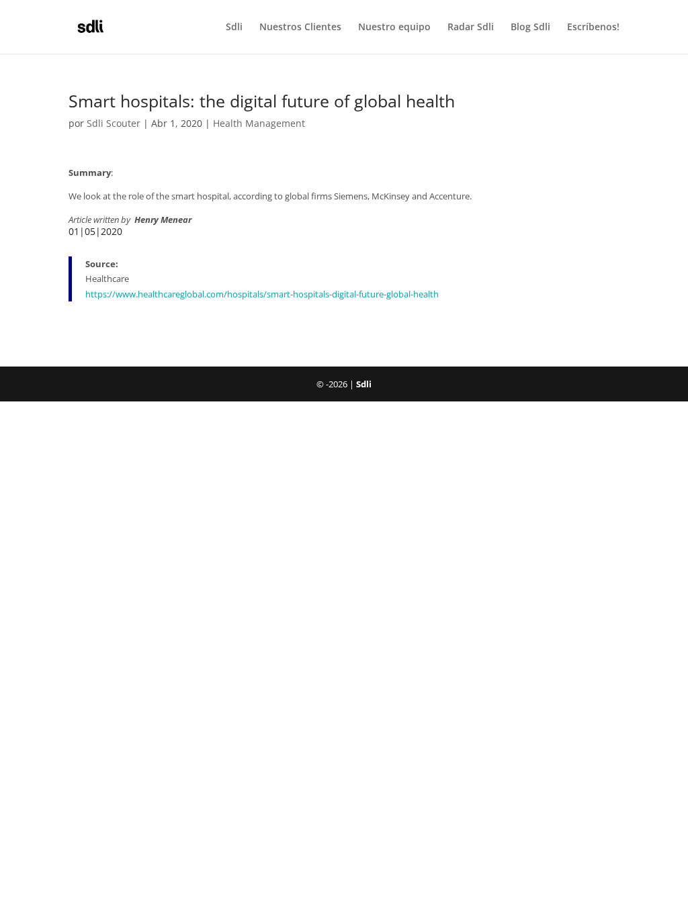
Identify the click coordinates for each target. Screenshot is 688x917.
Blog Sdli (530, 27)
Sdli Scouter (113, 123)
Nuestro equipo (394, 27)
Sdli (234, 27)
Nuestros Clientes (300, 27)
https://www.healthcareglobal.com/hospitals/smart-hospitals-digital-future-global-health (262, 294)
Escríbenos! (593, 27)
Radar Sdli (470, 27)
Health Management (259, 123)
